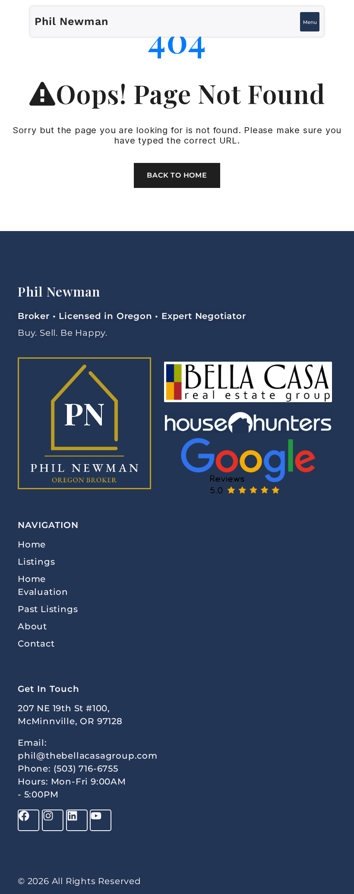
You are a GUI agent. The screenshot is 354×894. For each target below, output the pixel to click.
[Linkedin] (77, 820)
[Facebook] (28, 820)
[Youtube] (100, 820)
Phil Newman (71, 21)
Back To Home (177, 175)
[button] (309, 21)
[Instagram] (52, 820)
